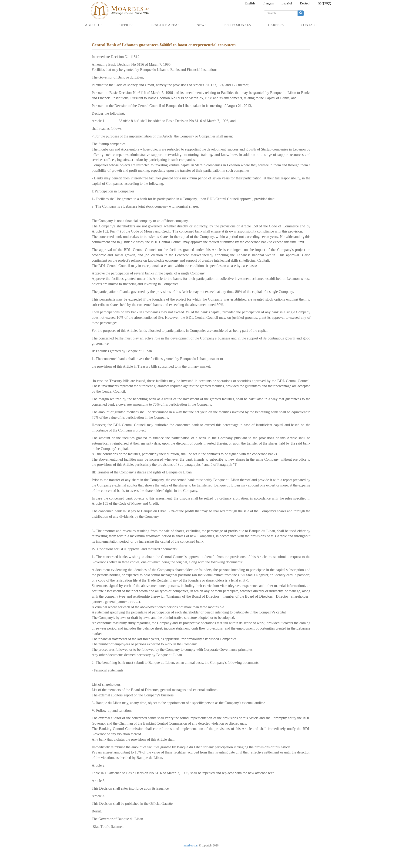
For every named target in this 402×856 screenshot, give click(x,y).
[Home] (122, 11)
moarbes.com (191, 845)
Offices (126, 25)
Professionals (237, 25)
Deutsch (305, 3)
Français (268, 3)
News (201, 25)
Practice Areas (165, 25)
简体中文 (324, 3)
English (250, 3)
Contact (309, 25)
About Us (93, 25)
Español (286, 3)
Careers (276, 25)
